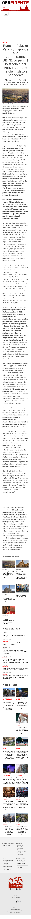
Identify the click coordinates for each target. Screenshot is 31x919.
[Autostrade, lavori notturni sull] (22, 817)
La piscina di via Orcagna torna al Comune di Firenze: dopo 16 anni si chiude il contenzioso (15, 677)
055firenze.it (15, 907)
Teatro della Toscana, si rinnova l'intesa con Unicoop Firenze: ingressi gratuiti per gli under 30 (9, 805)
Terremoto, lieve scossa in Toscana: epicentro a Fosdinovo (13, 643)
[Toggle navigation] (6, 14)
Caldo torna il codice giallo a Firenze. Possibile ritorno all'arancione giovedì (9, 830)
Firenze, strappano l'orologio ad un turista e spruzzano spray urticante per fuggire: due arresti (22, 780)
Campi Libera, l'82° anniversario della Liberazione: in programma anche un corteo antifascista (9, 706)
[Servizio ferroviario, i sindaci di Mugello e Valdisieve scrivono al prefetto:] (9, 741)
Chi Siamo (19, 867)
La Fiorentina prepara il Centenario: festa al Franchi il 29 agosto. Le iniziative (15, 668)
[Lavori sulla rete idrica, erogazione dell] (22, 718)
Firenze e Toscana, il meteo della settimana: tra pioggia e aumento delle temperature (14, 652)
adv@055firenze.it (7, 864)
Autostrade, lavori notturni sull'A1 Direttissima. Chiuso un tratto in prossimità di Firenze (22, 830)
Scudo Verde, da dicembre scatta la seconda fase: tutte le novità (13, 636)
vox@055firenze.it (7, 869)
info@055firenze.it (7, 861)
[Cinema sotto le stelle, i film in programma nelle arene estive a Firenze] (22, 692)
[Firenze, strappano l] (22, 768)
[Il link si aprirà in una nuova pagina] (18, 900)
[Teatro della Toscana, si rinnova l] (9, 792)
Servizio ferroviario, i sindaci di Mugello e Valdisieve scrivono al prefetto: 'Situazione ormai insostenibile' (9, 755)
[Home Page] (15, 5)
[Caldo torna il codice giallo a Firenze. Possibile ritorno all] (9, 817)
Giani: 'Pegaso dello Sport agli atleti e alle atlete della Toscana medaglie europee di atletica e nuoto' (22, 754)
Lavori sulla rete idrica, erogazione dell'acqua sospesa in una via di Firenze (22, 730)
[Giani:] (22, 741)
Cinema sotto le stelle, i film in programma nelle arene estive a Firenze (22, 705)
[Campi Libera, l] (9, 692)
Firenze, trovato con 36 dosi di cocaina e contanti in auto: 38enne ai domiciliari (22, 804)
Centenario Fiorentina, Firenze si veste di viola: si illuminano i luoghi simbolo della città (9, 780)
